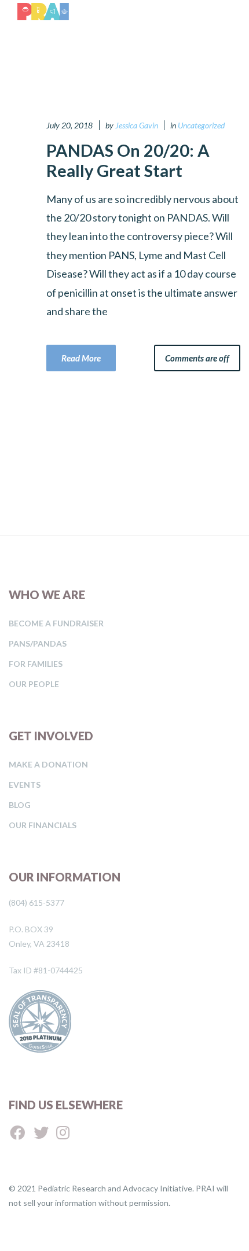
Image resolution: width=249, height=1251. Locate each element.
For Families (36, 664)
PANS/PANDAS (38, 643)
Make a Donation (48, 764)
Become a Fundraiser (56, 623)
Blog (20, 805)
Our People (34, 684)
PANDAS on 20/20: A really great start (128, 160)
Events (25, 784)
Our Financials (42, 825)
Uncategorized (201, 125)
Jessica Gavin (136, 125)
